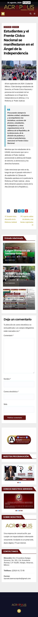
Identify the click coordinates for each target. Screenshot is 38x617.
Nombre (7, 379)
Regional (17, 270)
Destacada (7, 27)
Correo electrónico (11, 392)
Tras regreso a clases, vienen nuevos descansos (18, 299)
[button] (30, 14)
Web (5, 404)
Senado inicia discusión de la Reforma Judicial (11, 219)
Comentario (9, 335)
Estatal (16, 247)
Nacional (15, 27)
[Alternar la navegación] (34, 13)
